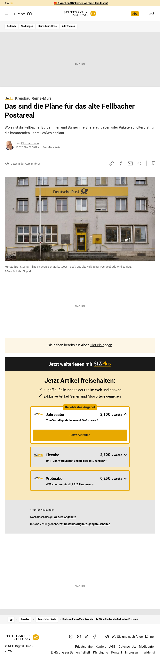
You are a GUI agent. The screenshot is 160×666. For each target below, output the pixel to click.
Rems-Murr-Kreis (47, 26)
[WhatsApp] (79, 636)
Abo (134, 13)
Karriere (101, 646)
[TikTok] (87, 636)
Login (151, 13)
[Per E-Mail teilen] (130, 163)
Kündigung (100, 652)
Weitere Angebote (65, 517)
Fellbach (11, 26)
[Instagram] (71, 636)
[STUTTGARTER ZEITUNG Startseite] (80, 13)
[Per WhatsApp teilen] (139, 163)
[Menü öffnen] (6, 14)
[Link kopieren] (112, 163)
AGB (112, 646)
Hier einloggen (101, 345)
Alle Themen (68, 26)
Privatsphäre (83, 646)
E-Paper (19, 14)
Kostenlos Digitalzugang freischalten (87, 524)
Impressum (132, 652)
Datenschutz (127, 646)
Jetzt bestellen (80, 435)
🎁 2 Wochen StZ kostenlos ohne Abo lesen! (81, 3)
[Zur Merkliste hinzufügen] (152, 163)
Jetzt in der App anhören (26, 163)
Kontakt (116, 652)
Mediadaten (147, 646)
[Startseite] (11, 619)
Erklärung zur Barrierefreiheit (70, 652)
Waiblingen (27, 26)
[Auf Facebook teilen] (121, 163)
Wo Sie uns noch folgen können (133, 636)
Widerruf (149, 652)
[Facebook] (95, 636)
